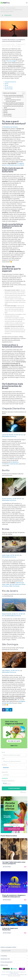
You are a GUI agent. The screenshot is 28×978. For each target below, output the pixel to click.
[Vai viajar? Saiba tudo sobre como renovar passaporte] (14, 849)
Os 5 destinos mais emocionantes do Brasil (13, 106)
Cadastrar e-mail (14, 829)
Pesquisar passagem (14, 788)
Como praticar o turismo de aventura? (15, 104)
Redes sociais (4, 965)
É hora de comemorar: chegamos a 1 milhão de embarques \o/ (13, 896)
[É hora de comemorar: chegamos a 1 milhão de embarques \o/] (14, 882)
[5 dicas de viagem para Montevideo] (14, 915)
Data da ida (4, 764)
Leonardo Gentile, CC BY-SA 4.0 (12, 435)
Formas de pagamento (6, 962)
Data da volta (5, 772)
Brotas (6, 85)
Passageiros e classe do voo (8, 780)
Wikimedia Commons (9, 436)
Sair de (3, 752)
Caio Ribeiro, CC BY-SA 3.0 (10, 670)
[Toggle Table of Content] (22, 93)
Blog (3, 8)
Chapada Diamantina (10, 82)
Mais (25, 866)
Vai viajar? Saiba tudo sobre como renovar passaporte (13, 862)
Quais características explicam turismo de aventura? (13, 100)
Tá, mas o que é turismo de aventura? (13, 95)
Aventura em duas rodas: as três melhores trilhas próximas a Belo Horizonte (13, 584)
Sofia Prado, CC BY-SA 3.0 (10, 555)
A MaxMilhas (4, 955)
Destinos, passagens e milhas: (8, 947)
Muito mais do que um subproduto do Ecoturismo (15, 97)
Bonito (6, 83)
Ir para (3, 758)
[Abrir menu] (26, 3)
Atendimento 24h (5, 959)
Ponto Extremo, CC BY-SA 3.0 (11, 498)
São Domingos (9, 88)
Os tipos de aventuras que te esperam (14, 103)
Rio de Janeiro (9, 87)
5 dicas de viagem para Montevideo (10, 929)
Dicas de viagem (10, 8)
